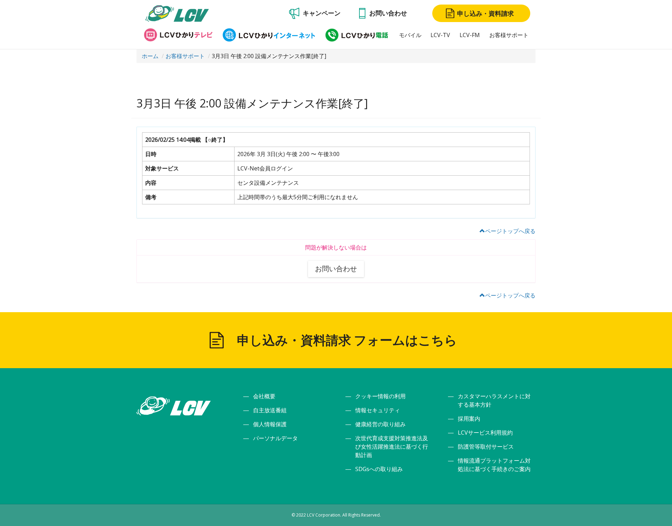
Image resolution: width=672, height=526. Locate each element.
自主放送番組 (270, 410)
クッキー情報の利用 (380, 396)
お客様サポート (508, 35)
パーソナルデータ (275, 438)
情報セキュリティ (377, 410)
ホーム (150, 56)
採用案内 (469, 418)
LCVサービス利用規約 (485, 432)
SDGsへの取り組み (379, 469)
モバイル (410, 35)
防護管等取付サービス (486, 446)
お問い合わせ (336, 268)
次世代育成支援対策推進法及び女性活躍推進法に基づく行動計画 (391, 446)
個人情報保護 (270, 424)
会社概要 (264, 396)
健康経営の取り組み (380, 424)
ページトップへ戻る (510, 231)
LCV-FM (470, 35)
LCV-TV (440, 35)
